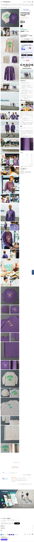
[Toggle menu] (1, 1)
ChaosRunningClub (26, 9)
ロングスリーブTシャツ (27, 10)
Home (1, 7)
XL (28, 26)
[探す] (32, 4)
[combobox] (17, 5)
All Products (5, 7)
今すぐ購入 (26, 41)
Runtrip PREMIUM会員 (23, 35)
